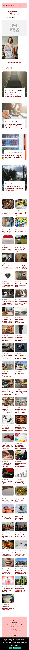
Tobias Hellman (18, 152)
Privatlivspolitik (16, 647)
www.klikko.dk (16, 631)
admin (13, 17)
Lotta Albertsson (18, 90)
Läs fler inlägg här (14, 63)
